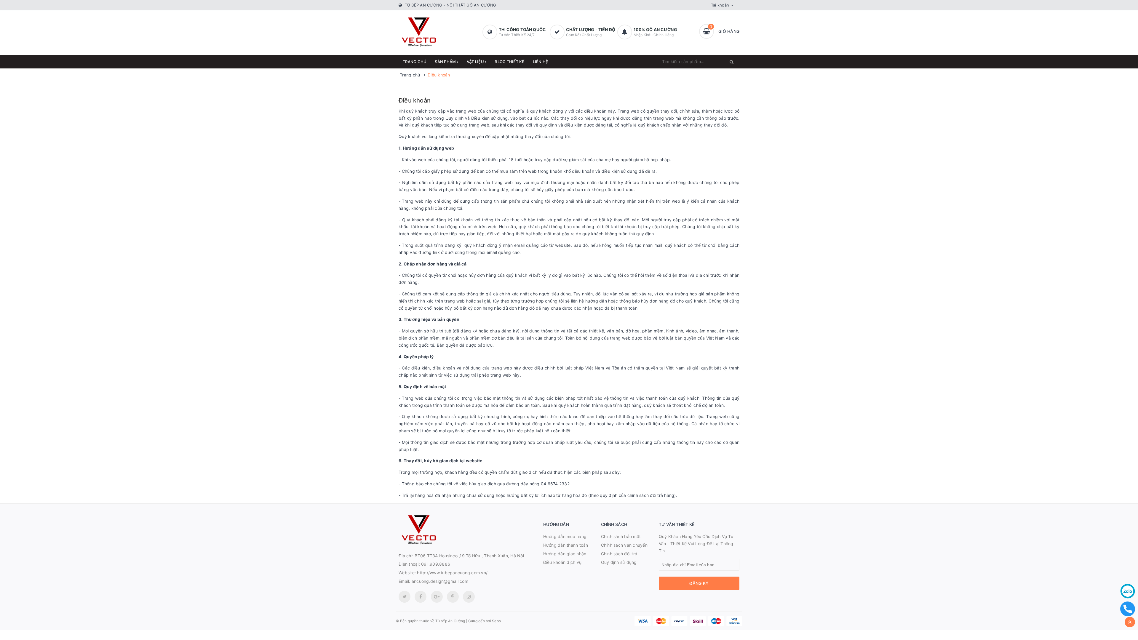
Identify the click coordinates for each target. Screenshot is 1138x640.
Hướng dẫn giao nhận (564, 553)
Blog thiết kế (509, 61)
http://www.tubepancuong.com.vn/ (452, 572)
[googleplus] (437, 597)
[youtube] (453, 597)
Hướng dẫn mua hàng (565, 536)
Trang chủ (414, 61)
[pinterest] (469, 597)
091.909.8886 (435, 564)
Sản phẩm (446, 61)
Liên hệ (540, 61)
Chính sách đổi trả (619, 553)
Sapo (496, 621)
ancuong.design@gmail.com (440, 581)
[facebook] (420, 597)
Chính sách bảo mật (621, 536)
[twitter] (404, 597)
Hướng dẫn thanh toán (565, 545)
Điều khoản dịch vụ (562, 562)
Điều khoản (415, 100)
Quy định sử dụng (619, 562)
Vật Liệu (476, 61)
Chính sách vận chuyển (624, 545)
